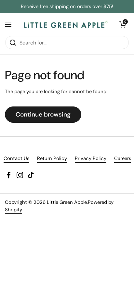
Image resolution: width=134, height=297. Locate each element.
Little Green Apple (67, 202)
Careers (122, 158)
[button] (122, 24)
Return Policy (52, 158)
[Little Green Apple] (65, 24)
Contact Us (16, 158)
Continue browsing (43, 114)
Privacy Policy (90, 158)
